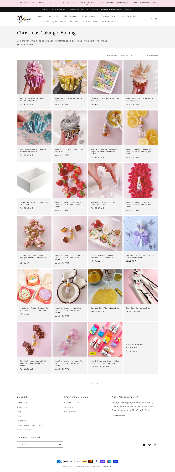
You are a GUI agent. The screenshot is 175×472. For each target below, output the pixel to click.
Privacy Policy (69, 411)
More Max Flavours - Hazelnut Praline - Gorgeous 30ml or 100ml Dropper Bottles (34, 363)
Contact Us (21, 421)
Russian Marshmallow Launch (29, 425)
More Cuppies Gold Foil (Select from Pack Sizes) (68, 100)
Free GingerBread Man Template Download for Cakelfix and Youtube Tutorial (33, 257)
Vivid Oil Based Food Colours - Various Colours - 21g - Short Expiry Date (105, 362)
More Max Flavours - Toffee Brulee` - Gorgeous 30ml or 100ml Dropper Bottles (104, 151)
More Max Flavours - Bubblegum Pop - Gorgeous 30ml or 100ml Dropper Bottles (69, 363)
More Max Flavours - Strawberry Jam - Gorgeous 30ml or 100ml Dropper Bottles (69, 204)
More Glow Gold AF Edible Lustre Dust (105, 308)
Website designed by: (101, 466)
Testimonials (22, 407)
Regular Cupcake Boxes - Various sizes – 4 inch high (34, 203)
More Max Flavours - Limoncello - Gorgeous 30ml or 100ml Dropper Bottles (138, 151)
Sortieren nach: (112, 55)
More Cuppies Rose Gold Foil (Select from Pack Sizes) (139, 100)
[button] (53, 16)
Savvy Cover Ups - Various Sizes (138, 308)
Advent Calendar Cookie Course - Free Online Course (105, 100)
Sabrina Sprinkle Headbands (134, 346)
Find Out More (118, 415)
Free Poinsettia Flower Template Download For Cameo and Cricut (103, 256)
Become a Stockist (71, 403)
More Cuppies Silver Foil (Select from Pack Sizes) (69, 150)
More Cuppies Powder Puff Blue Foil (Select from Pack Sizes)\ (33, 150)
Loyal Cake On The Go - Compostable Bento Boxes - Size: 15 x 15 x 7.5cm (34, 309)
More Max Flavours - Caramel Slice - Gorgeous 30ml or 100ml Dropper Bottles (68, 257)
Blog (19, 411)
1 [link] (70, 383)
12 (98, 383)
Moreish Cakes (72, 466)
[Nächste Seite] (105, 383)
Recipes (20, 416)
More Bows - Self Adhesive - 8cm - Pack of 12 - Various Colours (140, 256)
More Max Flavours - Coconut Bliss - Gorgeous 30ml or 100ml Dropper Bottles (68, 310)
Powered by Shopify (83, 466)
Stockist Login (70, 407)
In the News (22, 403)
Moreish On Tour (24, 430)
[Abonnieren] (60, 444)
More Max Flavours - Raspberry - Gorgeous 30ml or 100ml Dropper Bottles (138, 204)
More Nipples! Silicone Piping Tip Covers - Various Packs (103, 203)
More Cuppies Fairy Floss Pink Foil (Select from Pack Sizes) (32, 100)
